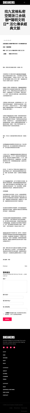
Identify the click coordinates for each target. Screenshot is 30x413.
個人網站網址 (6, 307)
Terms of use (17, 407)
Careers (5, 376)
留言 (4, 278)
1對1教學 (19, 122)
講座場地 (19, 74)
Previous (5, 266)
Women (5, 357)
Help (4, 386)
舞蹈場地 (9, 107)
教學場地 (23, 79)
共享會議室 (5, 156)
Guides (10, 407)
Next (26, 266)
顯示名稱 (5, 294)
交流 (16, 90)
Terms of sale (24, 407)
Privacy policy (24, 411)
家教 (22, 169)
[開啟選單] (24, 2)
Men (4, 355)
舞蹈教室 (21, 87)
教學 (11, 104)
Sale (4, 363)
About (5, 371)
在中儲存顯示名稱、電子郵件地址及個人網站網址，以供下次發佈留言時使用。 (16, 313)
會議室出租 (5, 233)
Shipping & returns (8, 389)
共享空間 (5, 43)
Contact (5, 395)
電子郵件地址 (7, 300)
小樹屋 (4, 53)
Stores (5, 373)
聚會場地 (7, 144)
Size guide (6, 392)
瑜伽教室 (8, 181)
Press (4, 379)
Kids (4, 360)
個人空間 (21, 184)
